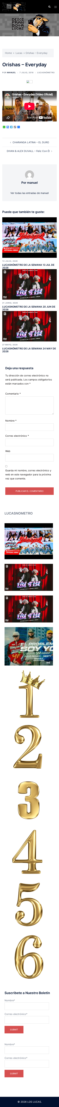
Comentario (13, 393)
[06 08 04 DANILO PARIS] (29, 957)
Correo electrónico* (16, 1014)
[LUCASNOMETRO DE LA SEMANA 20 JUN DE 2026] (29, 284)
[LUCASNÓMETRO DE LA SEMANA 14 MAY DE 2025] (29, 646)
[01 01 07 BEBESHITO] (29, 694)
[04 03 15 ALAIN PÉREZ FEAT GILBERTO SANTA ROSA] (29, 852)
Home (8, 52)
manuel (11, 72)
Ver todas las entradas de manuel (29, 192)
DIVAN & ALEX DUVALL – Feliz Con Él (28, 151)
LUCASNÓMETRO (46, 72)
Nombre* (10, 1000)
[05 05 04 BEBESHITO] (29, 904)
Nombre (10, 420)
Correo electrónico (17, 435)
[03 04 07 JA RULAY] (29, 799)
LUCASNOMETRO (19, 513)
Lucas (19, 52)
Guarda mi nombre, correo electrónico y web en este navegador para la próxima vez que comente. (28, 474)
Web (7, 451)
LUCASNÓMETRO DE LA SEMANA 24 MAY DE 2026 (29, 350)
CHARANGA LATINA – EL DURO (31, 142)
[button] (49, 7)
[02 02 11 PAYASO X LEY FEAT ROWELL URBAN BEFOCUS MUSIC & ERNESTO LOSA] (29, 746)
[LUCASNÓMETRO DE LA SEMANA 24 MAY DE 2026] (29, 326)
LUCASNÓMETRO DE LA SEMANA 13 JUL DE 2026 (28, 266)
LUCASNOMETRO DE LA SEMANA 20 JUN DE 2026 (28, 308)
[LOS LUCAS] (14, 6)
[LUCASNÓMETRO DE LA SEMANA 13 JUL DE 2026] (29, 237)
